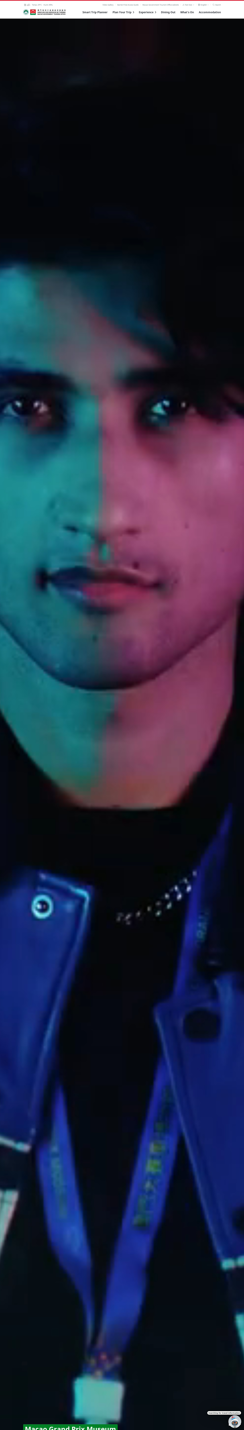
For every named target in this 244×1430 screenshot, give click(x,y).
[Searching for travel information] (234, 1421)
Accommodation (210, 12)
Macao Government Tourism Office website (160, 5)
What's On (187, 12)
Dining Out (168, 12)
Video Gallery (108, 5)
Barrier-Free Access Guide (128, 5)
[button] (188, 5)
